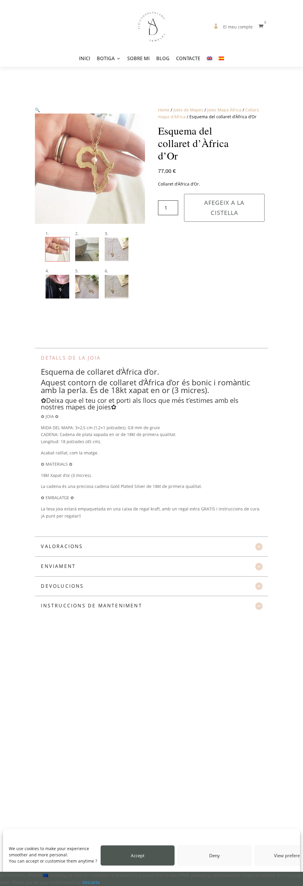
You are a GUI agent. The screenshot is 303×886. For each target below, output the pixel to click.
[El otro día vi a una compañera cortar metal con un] (167, 775)
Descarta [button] (91, 882)
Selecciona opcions (81, 710)
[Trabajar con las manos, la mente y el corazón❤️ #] (76, 775)
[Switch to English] (209, 61)
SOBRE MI (138, 59)
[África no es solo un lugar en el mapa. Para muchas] (227, 775)
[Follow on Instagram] (151, 818)
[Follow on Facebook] (138, 818)
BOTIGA (106, 59)
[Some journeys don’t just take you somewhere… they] (136, 775)
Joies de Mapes (188, 110)
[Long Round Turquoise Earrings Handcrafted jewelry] (45, 775)
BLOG (163, 59)
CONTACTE (188, 59)
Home (164, 110)
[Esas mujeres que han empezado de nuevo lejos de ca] (288, 775)
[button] (37, 110)
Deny (214, 855)
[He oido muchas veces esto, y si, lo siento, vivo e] (257, 775)
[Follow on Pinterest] (164, 818)
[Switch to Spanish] (221, 61)
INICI (84, 59)
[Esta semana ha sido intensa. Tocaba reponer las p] (15, 775)
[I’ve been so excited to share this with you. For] (106, 775)
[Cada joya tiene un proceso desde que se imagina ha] (197, 775)
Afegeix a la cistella (224, 208)
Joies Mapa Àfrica (224, 110)
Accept (137, 855)
